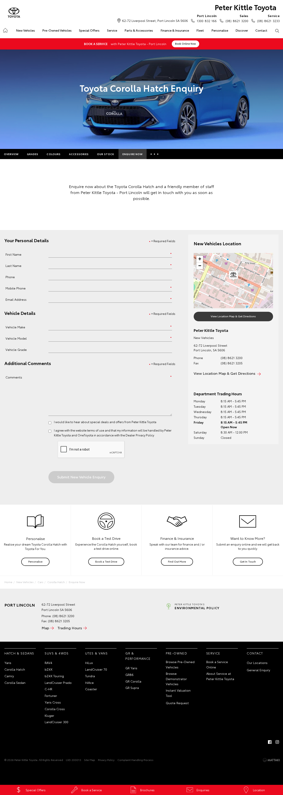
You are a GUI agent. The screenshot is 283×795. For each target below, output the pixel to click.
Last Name (13, 265)
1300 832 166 (207, 18)
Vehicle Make (15, 327)
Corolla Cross (55, 709)
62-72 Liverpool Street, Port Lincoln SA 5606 (155, 20)
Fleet (200, 30)
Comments (14, 377)
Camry (9, 676)
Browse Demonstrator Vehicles (176, 678)
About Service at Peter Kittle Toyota (220, 676)
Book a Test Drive (106, 561)
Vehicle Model (16, 338)
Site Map (89, 760)
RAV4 (48, 662)
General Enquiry (258, 670)
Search (277, 30)
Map (45, 627)
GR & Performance (138, 656)
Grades (32, 154)
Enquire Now (132, 154)
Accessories (79, 154)
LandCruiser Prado (58, 682)
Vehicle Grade (16, 349)
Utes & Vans (96, 653)
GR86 (129, 674)
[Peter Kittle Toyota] (14, 13)
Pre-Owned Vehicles (57, 30)
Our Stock (105, 154)
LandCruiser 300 (56, 722)
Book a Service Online (217, 664)
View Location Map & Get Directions (233, 316)
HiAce (89, 682)
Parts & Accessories (138, 30)
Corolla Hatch (56, 582)
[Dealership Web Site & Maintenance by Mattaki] (271, 760)
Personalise (219, 30)
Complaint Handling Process (135, 760)
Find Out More (177, 561)
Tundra (90, 676)
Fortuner (51, 695)
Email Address (16, 299)
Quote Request (177, 703)
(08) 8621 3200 (237, 18)
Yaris (7, 662)
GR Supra (132, 687)
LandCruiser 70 (96, 669)
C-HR (48, 689)
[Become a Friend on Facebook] (269, 742)
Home (5, 29)
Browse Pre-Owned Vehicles (180, 664)
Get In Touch (248, 561)
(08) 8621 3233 (268, 18)
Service (112, 30)
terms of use (95, 430)
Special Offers (89, 30)
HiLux (89, 662)
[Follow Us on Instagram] (277, 742)
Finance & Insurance (175, 30)
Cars (40, 582)
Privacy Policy (106, 760)
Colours (54, 154)
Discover (241, 30)
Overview (11, 154)
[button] (233, 276)
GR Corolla (133, 681)
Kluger (49, 715)
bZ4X (48, 669)
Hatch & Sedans (19, 653)
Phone (10, 277)
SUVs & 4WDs (57, 653)
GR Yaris (131, 668)
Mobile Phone (16, 288)
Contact (261, 30)
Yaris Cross (53, 702)
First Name (13, 254)
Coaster (91, 689)
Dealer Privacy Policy (140, 435)
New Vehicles (25, 30)
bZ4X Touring (54, 676)
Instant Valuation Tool (178, 693)
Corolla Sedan (14, 682)
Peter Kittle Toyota (245, 7)
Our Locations (257, 662)
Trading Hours (69, 627)
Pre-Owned (176, 653)
